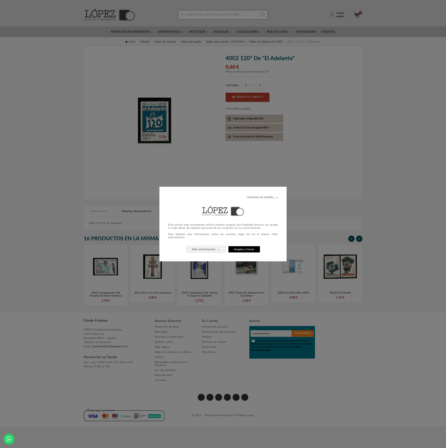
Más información (206, 249)
